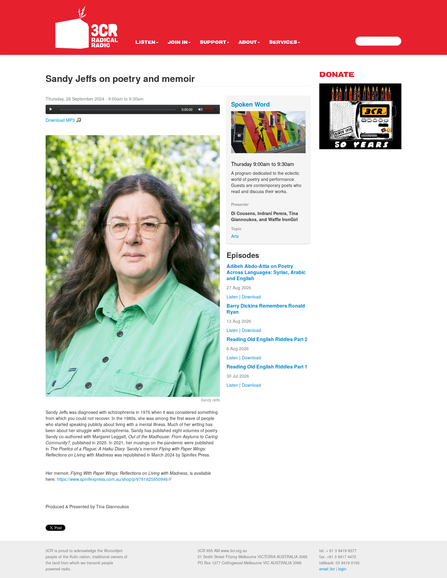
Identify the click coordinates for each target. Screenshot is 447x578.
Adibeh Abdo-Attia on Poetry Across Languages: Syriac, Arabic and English (266, 272)
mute (200, 109)
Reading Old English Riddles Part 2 (267, 339)
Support (213, 42)
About (247, 42)
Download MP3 (60, 120)
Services (283, 42)
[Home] (87, 27)
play (51, 109)
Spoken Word (250, 104)
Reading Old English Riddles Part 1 (267, 366)
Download (251, 297)
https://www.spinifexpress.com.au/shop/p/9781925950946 (114, 479)
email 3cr (327, 569)
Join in (178, 42)
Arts (235, 236)
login (342, 569)
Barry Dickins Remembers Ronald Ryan (266, 308)
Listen (145, 42)
